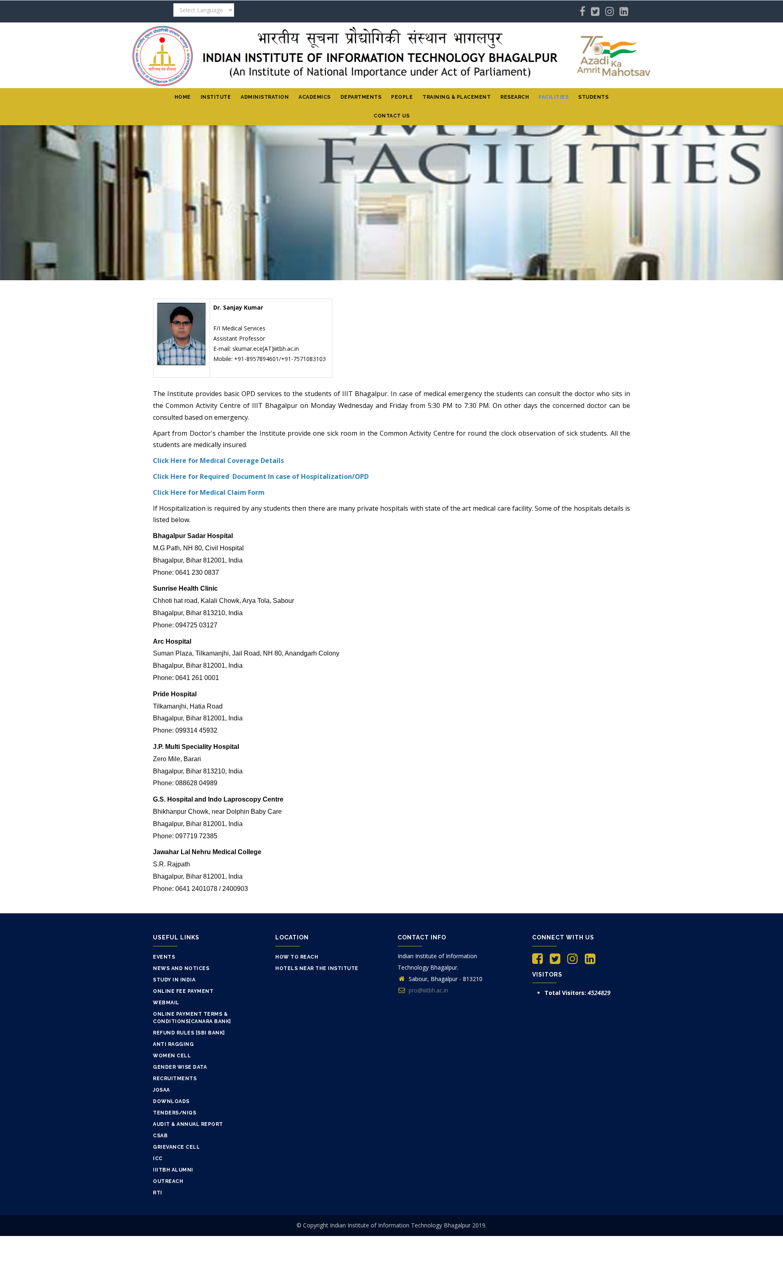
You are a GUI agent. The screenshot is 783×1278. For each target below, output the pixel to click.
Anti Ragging (173, 1044)
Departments (361, 97)
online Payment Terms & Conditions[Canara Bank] (192, 1017)
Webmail (166, 1003)
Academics (315, 97)
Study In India (174, 980)
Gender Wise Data (180, 1067)
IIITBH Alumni (173, 1170)
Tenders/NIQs (174, 1113)
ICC (158, 1158)
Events (164, 957)
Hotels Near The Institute (316, 968)
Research (514, 97)
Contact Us (391, 116)
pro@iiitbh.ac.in (427, 990)
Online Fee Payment (183, 991)
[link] (189, 519)
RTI (157, 1193)
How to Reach (296, 957)
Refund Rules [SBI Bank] (189, 1033)
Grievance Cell (176, 1147)
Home (183, 97)
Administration (265, 97)
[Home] (391, 55)
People (402, 97)
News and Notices (181, 968)
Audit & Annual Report (188, 1124)
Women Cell (172, 1056)
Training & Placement (456, 97)
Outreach (168, 1181)
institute (216, 97)
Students (593, 97)
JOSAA (161, 1090)
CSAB (160, 1135)
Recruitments (175, 1078)
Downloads (171, 1101)
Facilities (553, 97)
